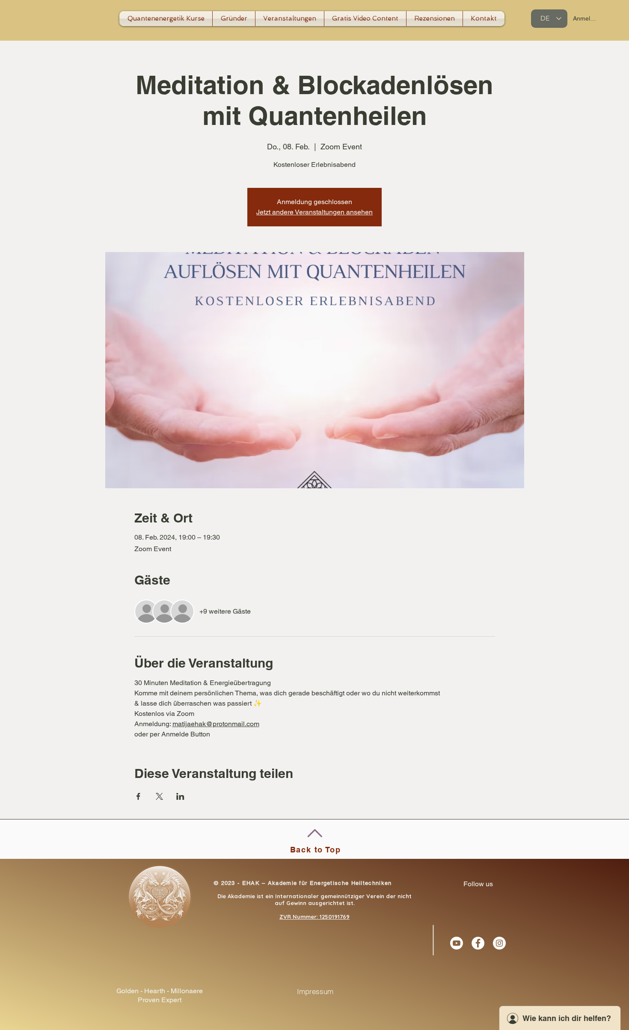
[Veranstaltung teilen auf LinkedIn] (180, 796)
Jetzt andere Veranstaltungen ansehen (314, 212)
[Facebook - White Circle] (478, 943)
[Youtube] (456, 943)
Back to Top (315, 849)
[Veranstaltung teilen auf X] (159, 796)
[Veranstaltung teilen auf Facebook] (138, 796)
